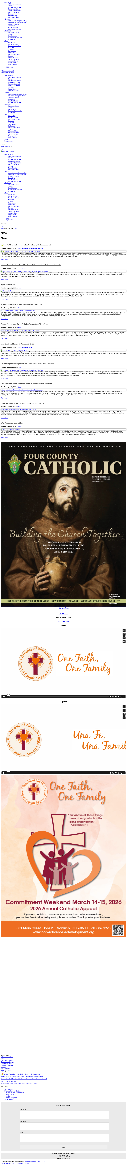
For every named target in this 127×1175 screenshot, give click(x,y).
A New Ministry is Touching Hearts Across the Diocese (21, 304)
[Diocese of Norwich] (7, 71)
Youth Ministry (5, 1068)
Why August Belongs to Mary (12, 423)
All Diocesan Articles (7, 1057)
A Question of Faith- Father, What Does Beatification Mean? (19, 1084)
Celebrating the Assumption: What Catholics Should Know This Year (27, 364)
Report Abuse (8, 1099)
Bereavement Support (7, 1062)
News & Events (9, 1094)
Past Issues (64, 614)
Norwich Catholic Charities (12, 1091)
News (19, 248)
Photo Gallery (8, 1089)
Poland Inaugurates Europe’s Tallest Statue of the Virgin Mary (25, 324)
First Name (23, 1109)
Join (63, 1147)
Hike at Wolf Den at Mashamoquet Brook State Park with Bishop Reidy (22, 1076)
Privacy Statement (30, 1161)
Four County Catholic (7, 1060)
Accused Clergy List (10, 1097)
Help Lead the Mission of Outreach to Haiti (17, 344)
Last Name (23, 1121)
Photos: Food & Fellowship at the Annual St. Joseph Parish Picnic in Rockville (31, 265)
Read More (4, 259)
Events (23, 268)
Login (2, 149)
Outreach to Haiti (27, 248)
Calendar (7, 1096)
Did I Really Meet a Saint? (9, 1081)
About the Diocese (6, 1070)
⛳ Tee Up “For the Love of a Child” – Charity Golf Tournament (26, 245)
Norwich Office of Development (14, 1092)
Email (21, 1133)
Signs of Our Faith (8, 284)
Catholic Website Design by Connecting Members (15, 1163)
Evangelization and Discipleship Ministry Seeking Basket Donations (26, 383)
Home (2, 228)
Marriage (3, 1067)
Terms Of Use (41, 1161)
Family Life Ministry (7, 1065)
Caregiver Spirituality (7, 1063)
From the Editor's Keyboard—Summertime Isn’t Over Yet (23, 403)
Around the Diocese (37, 248)
